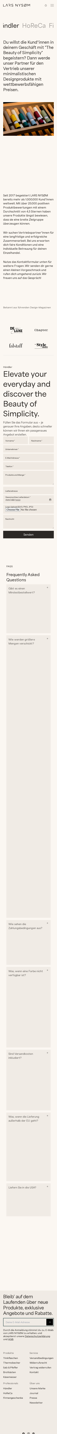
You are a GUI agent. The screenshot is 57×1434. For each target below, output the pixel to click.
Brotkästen (9, 1372)
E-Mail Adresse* (12, 458)
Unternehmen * (12, 449)
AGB (10, 1339)
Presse (33, 1397)
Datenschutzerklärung (37, 1336)
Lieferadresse (11, 491)
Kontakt (34, 1372)
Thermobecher (11, 1362)
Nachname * (36, 441)
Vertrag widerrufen (40, 1367)
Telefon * (9, 466)
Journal (34, 1393)
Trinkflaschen (10, 1357)
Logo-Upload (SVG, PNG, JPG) (19, 507)
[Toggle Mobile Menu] (52, 5)
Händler (14, 25)
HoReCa (40, 25)
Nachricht (9, 519)
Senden (28, 534)
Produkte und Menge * (15, 475)
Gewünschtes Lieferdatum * (17, 497)
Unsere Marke (37, 1388)
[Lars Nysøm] (16, 5)
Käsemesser (10, 1376)
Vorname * (10, 441)
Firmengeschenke (13, 1397)
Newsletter (36, 1402)
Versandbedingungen (41, 1357)
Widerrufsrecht (38, 1362)
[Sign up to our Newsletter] (49, 1322)
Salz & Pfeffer (10, 1367)
